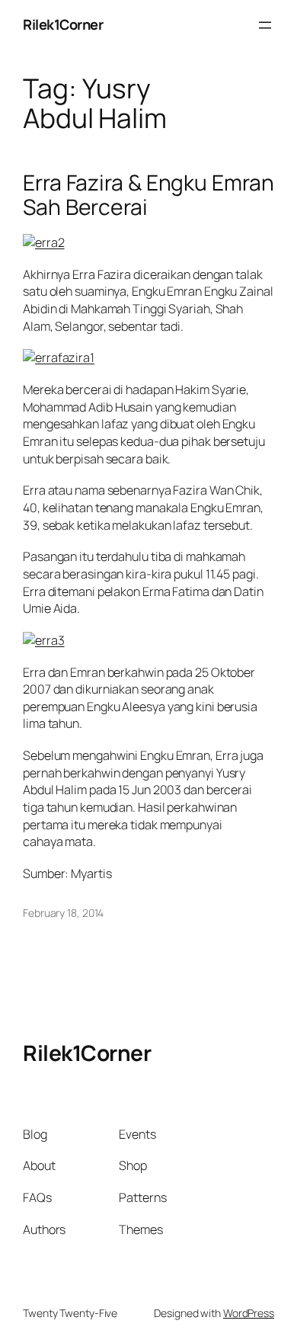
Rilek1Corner (63, 24)
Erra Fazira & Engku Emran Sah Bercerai (148, 195)
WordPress (248, 1313)
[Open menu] (265, 25)
